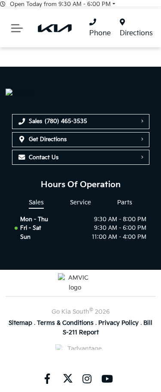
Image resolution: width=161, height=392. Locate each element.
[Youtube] (106, 378)
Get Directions (48, 139)
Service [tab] (80, 202)
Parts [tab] (124, 202)
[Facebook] (47, 378)
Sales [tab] (36, 202)
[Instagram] (87, 378)
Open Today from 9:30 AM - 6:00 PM (60, 4)
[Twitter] (67, 378)
